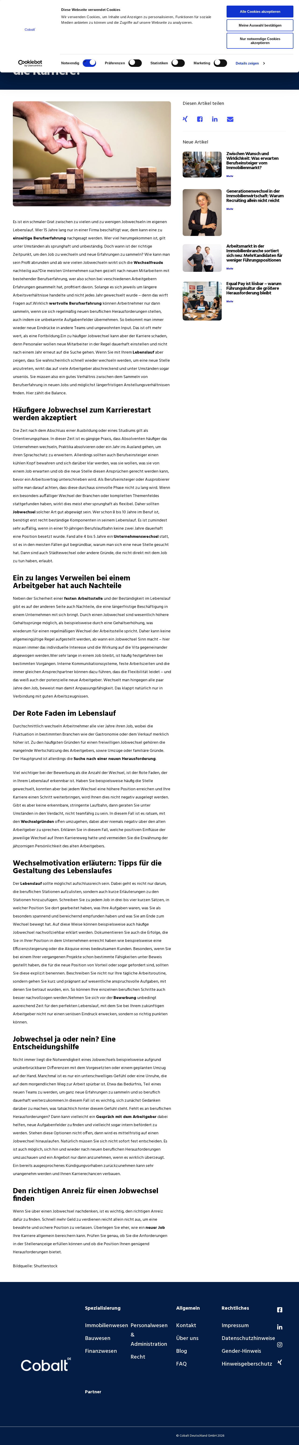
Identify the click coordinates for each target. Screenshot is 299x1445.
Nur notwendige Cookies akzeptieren (260, 41)
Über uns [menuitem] (187, 1338)
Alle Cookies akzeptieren (260, 12)
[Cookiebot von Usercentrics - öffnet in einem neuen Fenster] (30, 63)
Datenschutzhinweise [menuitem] (248, 1338)
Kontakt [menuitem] (186, 1325)
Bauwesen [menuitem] (97, 1338)
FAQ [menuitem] (181, 1364)
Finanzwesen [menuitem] (101, 1351)
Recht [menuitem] (138, 1357)
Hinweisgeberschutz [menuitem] (247, 1364)
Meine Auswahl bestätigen (260, 25)
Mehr (229, 176)
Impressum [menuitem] (235, 1325)
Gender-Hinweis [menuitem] (241, 1351)
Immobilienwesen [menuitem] (106, 1325)
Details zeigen (247, 63)
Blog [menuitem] (181, 1351)
